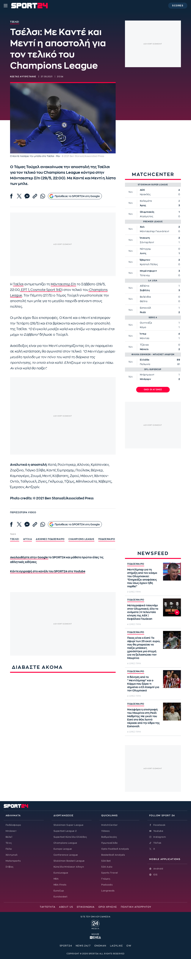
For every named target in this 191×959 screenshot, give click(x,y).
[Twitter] (19, 196)
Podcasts (106, 885)
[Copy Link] (34, 196)
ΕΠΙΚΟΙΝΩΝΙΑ (86, 907)
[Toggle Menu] (5, 5)
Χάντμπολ (12, 855)
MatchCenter (109, 825)
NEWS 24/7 (83, 946)
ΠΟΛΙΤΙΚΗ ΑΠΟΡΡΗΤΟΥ (136, 907)
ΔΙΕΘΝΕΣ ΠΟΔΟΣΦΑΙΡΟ (50, 539)
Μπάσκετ (11, 831)
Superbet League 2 (65, 831)
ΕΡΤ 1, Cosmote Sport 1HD (41, 289)
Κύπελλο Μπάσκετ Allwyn (69, 867)
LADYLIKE (116, 946)
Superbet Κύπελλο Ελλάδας (70, 837)
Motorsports (13, 861)
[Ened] (95, 937)
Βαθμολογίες (109, 837)
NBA (56, 879)
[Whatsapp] (42, 196)
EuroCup (59, 891)
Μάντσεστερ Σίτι (63, 284)
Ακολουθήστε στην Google (29, 557)
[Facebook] (11, 196)
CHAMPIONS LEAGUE (81, 539)
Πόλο (9, 849)
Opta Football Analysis (115, 849)
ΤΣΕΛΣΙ (14, 539)
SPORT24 (66, 946)
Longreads (107, 891)
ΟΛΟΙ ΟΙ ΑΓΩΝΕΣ (153, 390)
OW (128, 946)
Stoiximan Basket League (69, 861)
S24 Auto (106, 867)
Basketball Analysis (113, 855)
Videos (105, 831)
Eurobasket (61, 897)
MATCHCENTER (153, 174)
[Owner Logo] (95, 924)
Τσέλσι (18, 284)
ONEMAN (100, 946)
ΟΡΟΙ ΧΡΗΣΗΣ (107, 907)
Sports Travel (109, 873)
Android (158, 869)
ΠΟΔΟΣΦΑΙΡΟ (135, 564)
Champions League (65, 843)
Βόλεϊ (9, 837)
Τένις (9, 843)
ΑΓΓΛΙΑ (27, 539)
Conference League (66, 855)
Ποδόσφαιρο (106, 539)
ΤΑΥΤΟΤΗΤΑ (47, 907)
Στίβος (10, 867)
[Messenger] (27, 196)
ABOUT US (66, 907)
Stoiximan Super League (69, 825)
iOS (155, 875)
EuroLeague (61, 873)
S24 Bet (106, 861)
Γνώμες (105, 879)
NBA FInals (60, 885)
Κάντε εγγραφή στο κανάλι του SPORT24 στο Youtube (47, 571)
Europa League (63, 849)
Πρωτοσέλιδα (109, 843)
